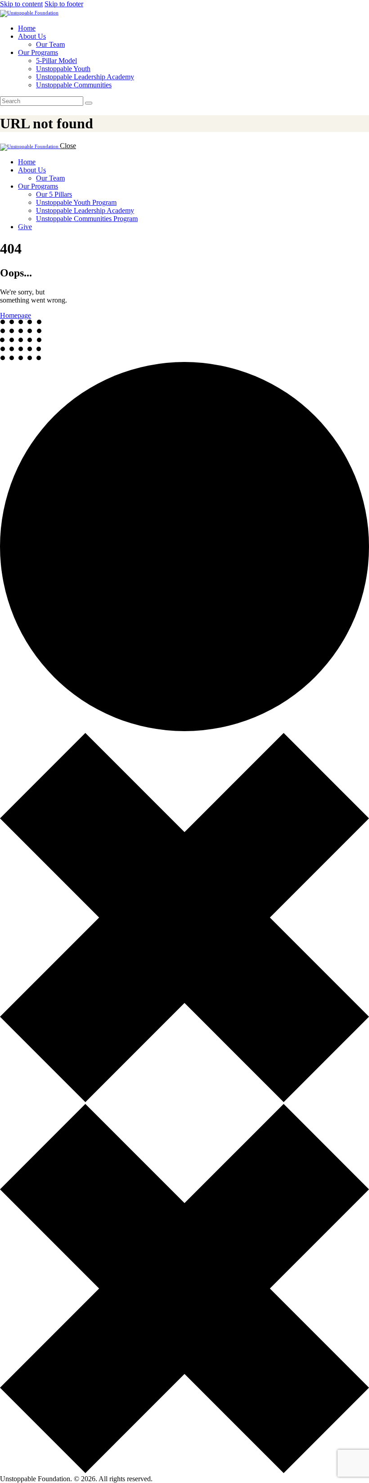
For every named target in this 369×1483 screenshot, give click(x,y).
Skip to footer (64, 4)
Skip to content (21, 4)
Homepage (15, 315)
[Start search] (88, 103)
